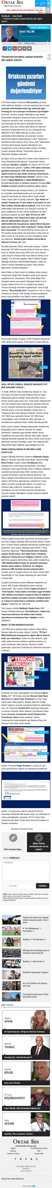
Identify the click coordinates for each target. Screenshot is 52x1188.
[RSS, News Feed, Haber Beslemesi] (26, 1159)
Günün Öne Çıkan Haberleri (12, 1179)
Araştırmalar (38, 1154)
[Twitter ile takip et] (20, 1159)
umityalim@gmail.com (34, 36)
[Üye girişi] (31, 1159)
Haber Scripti (27, 1186)
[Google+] (15, 48)
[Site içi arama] (36, 1159)
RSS (38, 1151)
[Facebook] (5, 48)
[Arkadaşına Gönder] (19, 48)
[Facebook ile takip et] (15, 1159)
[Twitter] (10, 48)
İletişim (13, 1151)
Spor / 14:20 (24, 7)
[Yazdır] (24, 48)
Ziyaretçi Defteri (13, 1154)
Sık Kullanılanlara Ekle (38, 1148)
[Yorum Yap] (29, 48)
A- (49, 58)
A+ (49, 55)
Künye (13, 1148)
